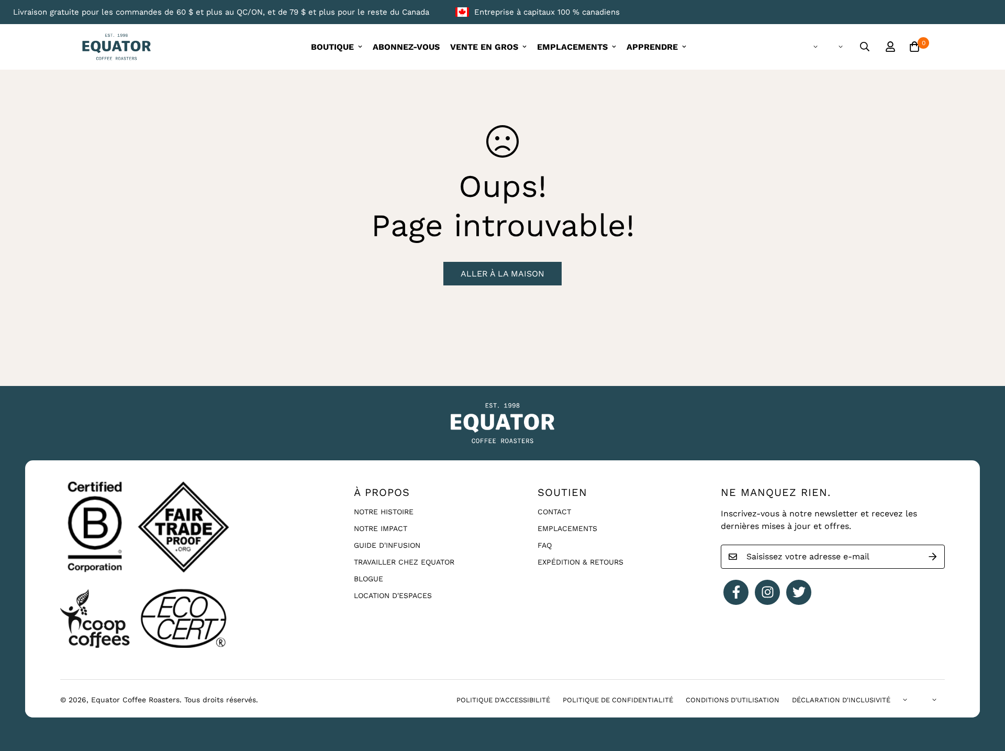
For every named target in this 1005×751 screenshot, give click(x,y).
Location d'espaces (393, 595)
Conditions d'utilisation (732, 700)
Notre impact (380, 528)
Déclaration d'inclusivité (841, 700)
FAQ (545, 545)
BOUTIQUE (332, 47)
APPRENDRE (652, 47)
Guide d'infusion (387, 545)
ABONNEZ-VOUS (406, 47)
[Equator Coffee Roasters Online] (116, 47)
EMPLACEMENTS (572, 47)
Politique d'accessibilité (503, 700)
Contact (554, 511)
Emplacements (567, 528)
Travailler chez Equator (404, 562)
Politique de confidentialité (618, 700)
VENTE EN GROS (484, 47)
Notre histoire (384, 511)
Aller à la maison (502, 274)
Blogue (368, 579)
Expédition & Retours (580, 562)
